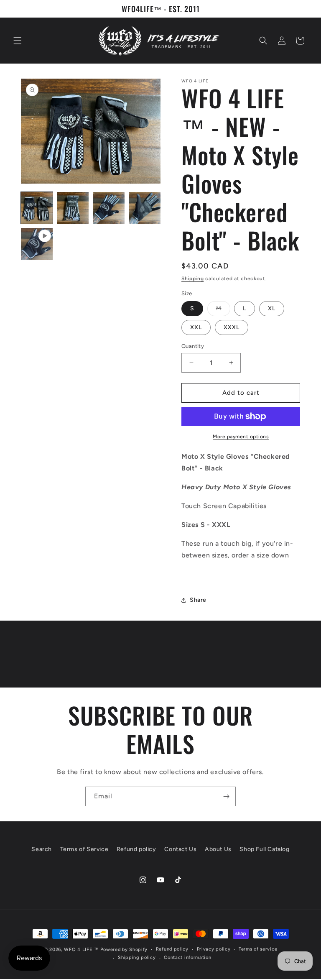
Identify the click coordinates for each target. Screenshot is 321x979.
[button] (17, 40)
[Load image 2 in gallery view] (73, 208)
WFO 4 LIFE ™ (81, 949)
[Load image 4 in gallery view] (144, 208)
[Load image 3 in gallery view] (109, 208)
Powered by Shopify (124, 949)
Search (41, 849)
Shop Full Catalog (264, 849)
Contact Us (180, 849)
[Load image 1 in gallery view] (37, 208)
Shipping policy (137, 957)
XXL (196, 327)
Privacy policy (214, 949)
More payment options (241, 437)
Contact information (187, 957)
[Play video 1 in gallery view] (37, 244)
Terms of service (258, 949)
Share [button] (198, 599)
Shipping (192, 278)
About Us (218, 849)
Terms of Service (84, 849)
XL (271, 308)
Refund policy (136, 849)
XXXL (231, 327)
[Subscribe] (226, 796)
